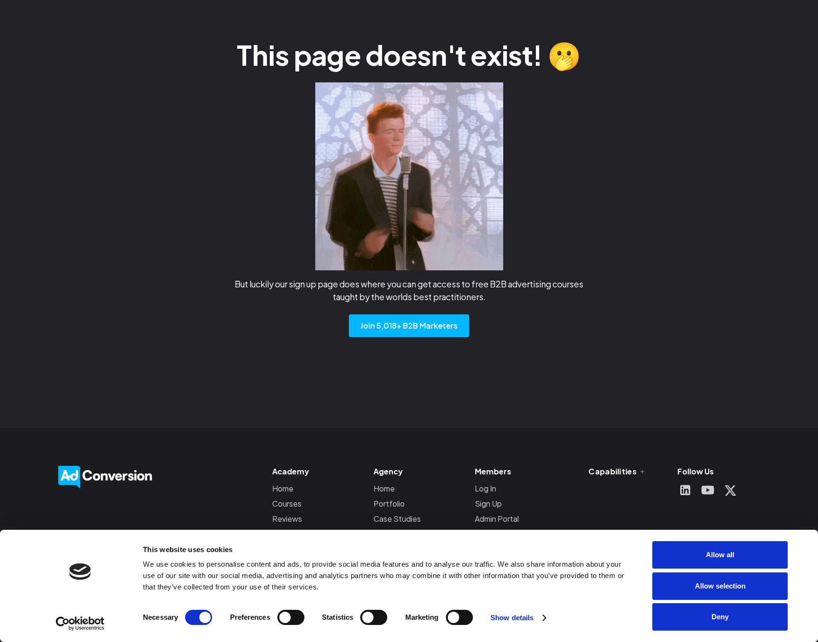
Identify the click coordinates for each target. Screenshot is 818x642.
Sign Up (488, 503)
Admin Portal (497, 519)
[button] (617, 471)
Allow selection (720, 586)
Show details (511, 618)
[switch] (290, 617)
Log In (485, 488)
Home (282, 488)
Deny (720, 617)
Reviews (287, 519)
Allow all (720, 555)
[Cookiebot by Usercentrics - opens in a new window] (80, 623)
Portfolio (389, 503)
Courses (287, 503)
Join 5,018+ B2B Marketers (409, 325)
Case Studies (397, 519)
